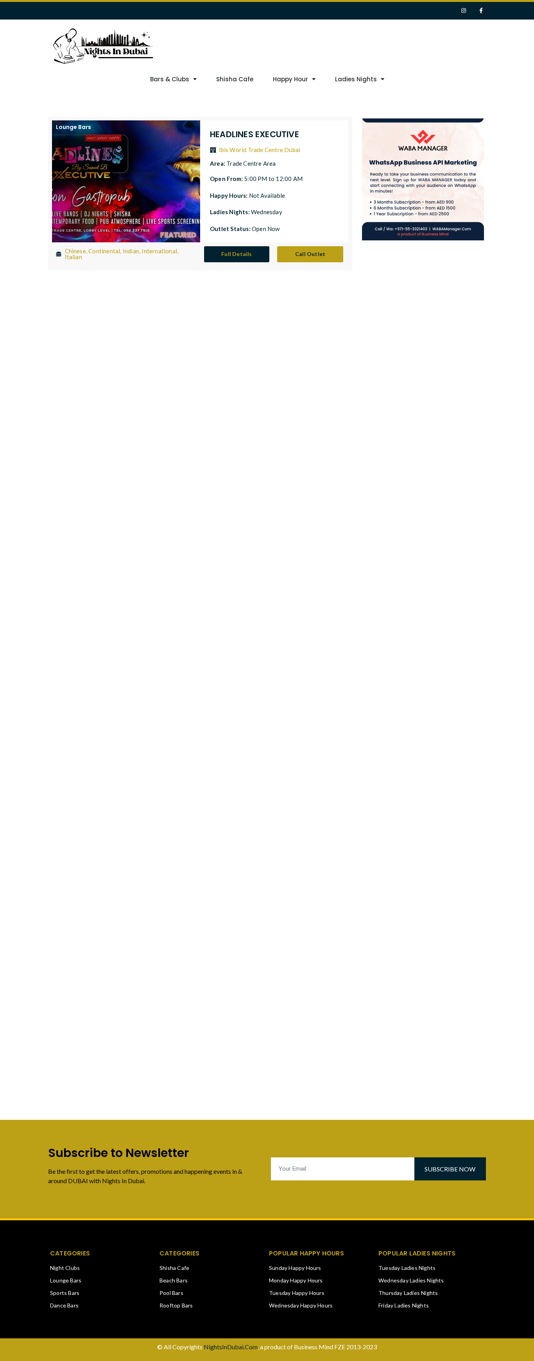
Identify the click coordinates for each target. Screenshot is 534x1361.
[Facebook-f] (481, 11)
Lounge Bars (73, 127)
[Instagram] (463, 11)
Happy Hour (290, 79)
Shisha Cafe (234, 79)
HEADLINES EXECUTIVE (254, 134)
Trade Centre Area (251, 163)
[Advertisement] (368, 45)
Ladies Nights (356, 79)
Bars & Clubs (169, 79)
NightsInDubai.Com (231, 1346)
